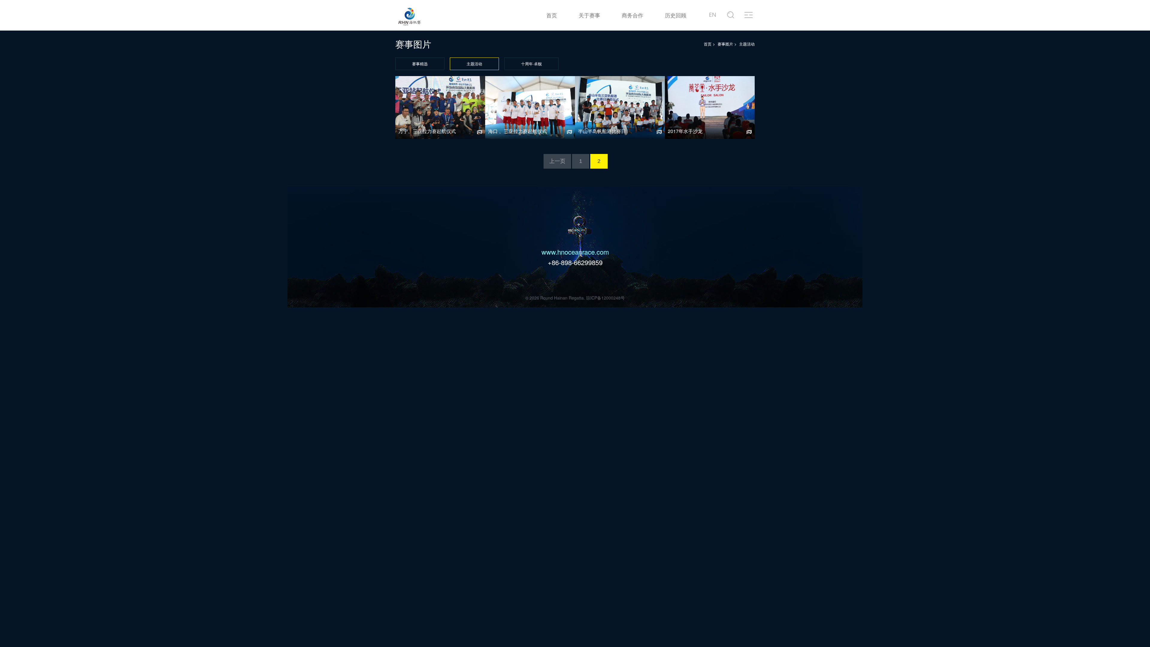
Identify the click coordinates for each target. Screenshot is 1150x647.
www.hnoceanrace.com (575, 251)
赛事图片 (725, 44)
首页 (551, 15)
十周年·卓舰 (531, 63)
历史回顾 (675, 15)
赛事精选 (420, 63)
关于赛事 (589, 15)
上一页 (557, 161)
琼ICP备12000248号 (605, 298)
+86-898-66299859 (575, 262)
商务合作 (632, 15)
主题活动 (474, 63)
